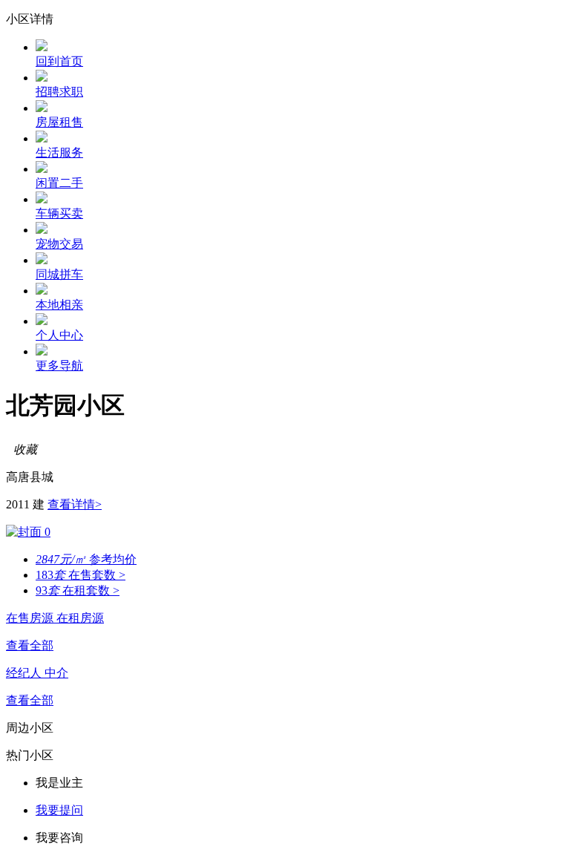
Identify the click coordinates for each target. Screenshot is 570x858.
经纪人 (25, 673)
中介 (56, 673)
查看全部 (29, 645)
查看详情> (75, 504)
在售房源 (31, 618)
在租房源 (80, 618)
